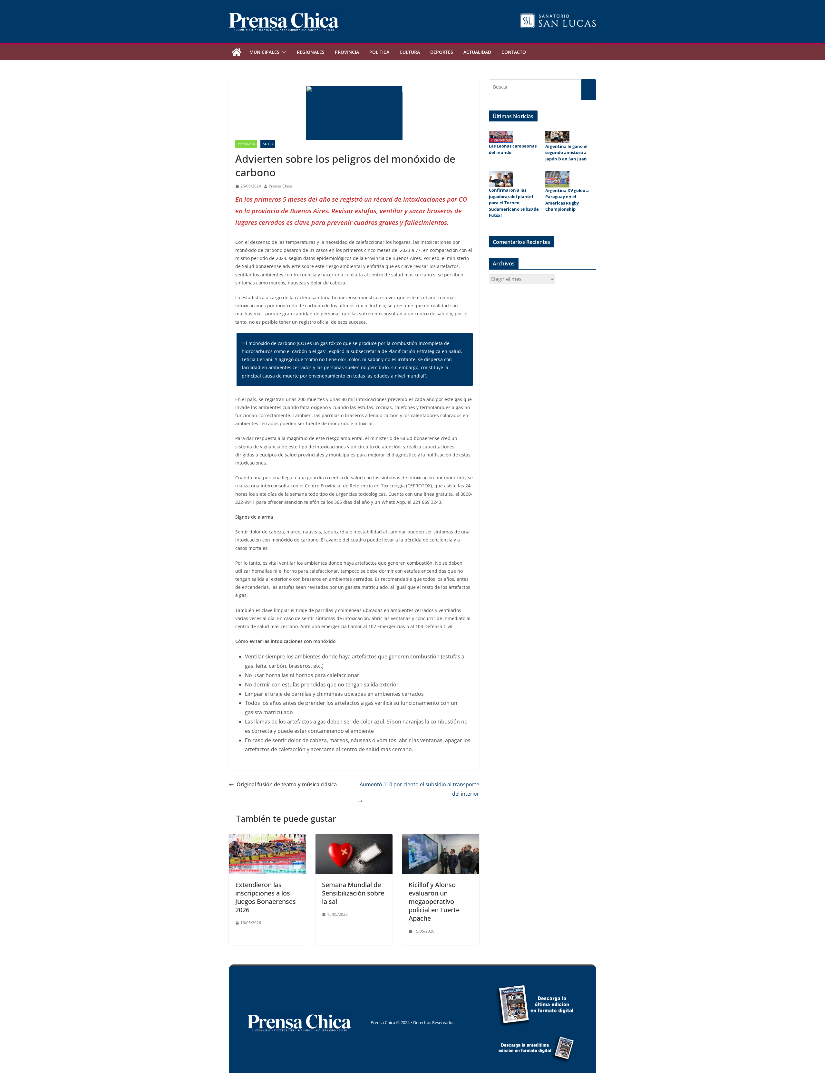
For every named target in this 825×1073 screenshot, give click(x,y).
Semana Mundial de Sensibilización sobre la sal (353, 893)
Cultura (410, 52)
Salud (268, 144)
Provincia (347, 52)
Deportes (441, 52)
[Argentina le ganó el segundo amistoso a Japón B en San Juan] (557, 137)
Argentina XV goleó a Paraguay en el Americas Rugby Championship (567, 199)
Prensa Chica (280, 186)
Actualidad (477, 52)
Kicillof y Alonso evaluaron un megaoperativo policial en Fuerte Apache (434, 901)
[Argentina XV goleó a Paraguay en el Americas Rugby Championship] (557, 179)
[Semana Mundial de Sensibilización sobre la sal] (354, 838)
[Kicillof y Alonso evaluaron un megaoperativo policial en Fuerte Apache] (440, 838)
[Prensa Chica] (236, 52)
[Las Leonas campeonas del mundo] (501, 137)
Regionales (311, 52)
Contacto (513, 52)
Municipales (264, 52)
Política (379, 52)
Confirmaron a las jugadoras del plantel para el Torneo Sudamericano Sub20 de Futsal (514, 202)
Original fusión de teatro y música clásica (287, 784)
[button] (282, 52)
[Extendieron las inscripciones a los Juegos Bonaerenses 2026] (267, 838)
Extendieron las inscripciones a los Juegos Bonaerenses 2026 (265, 897)
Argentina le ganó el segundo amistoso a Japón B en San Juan (566, 152)
